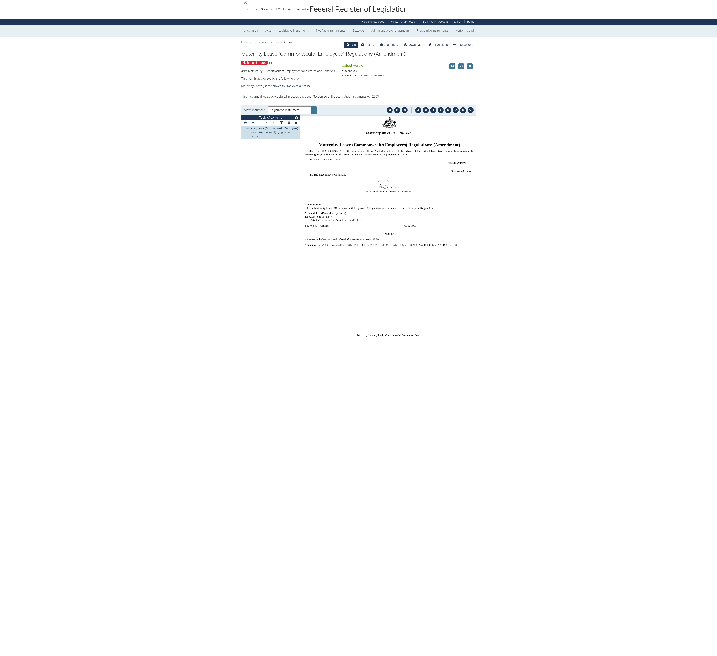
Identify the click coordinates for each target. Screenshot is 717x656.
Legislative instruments (293, 30)
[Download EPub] (390, 110)
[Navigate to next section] (441, 110)
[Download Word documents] (405, 110)
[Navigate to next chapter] (448, 110)
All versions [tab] (440, 45)
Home (244, 42)
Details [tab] (370, 45)
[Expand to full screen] (456, 110)
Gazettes (358, 30)
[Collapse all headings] (296, 123)
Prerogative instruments (432, 30)
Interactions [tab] (465, 45)
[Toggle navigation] (296, 117)
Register (403, 21)
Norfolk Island (464, 30)
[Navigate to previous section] (433, 110)
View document (254, 110)
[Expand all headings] (289, 123)
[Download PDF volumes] (397, 110)
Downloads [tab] (415, 45)
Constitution (250, 30)
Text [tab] (353, 45)
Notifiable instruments (330, 30)
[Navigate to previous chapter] (426, 110)
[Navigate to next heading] (266, 123)
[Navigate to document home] (418, 110)
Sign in (435, 21)
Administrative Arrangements (390, 30)
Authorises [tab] (391, 45)
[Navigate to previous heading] (260, 123)
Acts (268, 30)
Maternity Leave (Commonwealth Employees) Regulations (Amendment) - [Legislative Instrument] (272, 132)
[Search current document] (471, 110)
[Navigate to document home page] (245, 123)
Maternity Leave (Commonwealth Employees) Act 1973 (277, 86)
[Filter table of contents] (281, 123)
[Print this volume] (463, 110)
